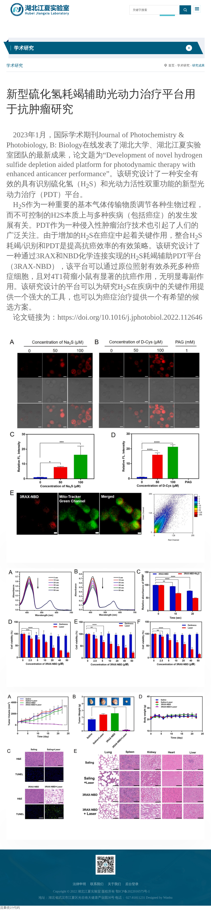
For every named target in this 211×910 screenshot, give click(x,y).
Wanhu (167, 897)
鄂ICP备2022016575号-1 (133, 891)
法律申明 (79, 884)
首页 (171, 65)
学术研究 (183, 65)
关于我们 (114, 884)
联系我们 (96, 884)
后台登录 (131, 884)
